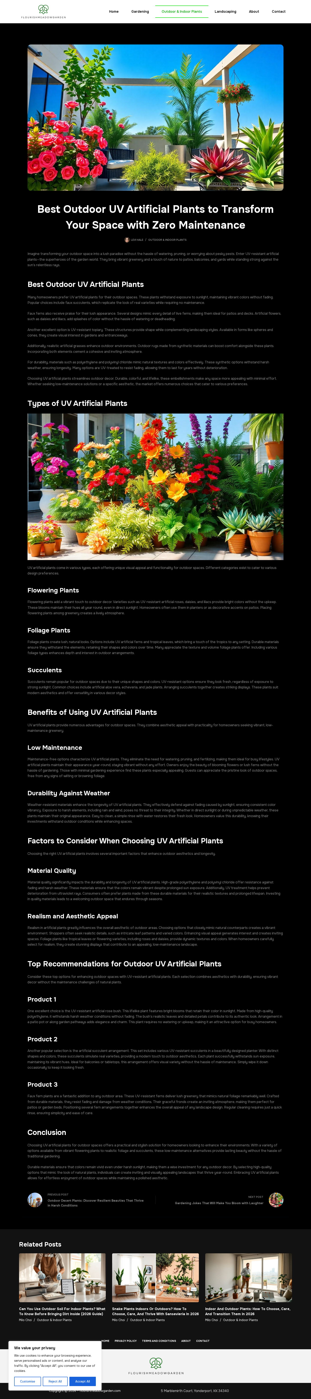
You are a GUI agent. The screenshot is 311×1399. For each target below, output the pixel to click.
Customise (27, 1381)
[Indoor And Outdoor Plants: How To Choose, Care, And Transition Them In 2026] (248, 1277)
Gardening (140, 11)
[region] (55, 1366)
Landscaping (225, 11)
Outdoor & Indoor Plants (182, 11)
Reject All (55, 1381)
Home (114, 11)
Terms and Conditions (159, 1341)
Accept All (82, 1381)
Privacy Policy (126, 1341)
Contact (279, 11)
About (254, 11)
